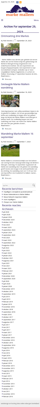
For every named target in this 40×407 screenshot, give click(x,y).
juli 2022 (6, 248)
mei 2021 (6, 266)
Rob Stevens (7, 41)
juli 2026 (6, 212)
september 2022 (9, 243)
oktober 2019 (8, 291)
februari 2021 (8, 271)
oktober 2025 (8, 222)
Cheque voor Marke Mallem (13, 202)
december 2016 (9, 337)
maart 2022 (7, 253)
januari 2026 (7, 217)
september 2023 (9, 235)
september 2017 (9, 320)
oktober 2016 (8, 343)
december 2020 (9, 276)
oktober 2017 (8, 317)
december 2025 (9, 220)
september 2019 (9, 294)
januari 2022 (7, 255)
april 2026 (6, 214)
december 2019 (9, 289)
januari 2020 (7, 286)
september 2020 (9, 279)
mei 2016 (6, 353)
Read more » (5, 76)
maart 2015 (7, 376)
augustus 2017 (8, 322)
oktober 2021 (8, 258)
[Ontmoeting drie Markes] (20, 51)
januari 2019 (7, 304)
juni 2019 (6, 296)
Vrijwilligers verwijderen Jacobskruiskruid (18, 192)
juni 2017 (6, 325)
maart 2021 (7, 268)
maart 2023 (7, 240)
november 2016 (9, 340)
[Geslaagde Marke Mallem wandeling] (20, 102)
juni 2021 (6, 263)
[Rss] (20, 2)
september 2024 (9, 230)
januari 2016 (7, 363)
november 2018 (9, 307)
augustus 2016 (8, 348)
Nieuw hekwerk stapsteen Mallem (15, 197)
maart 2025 (7, 227)
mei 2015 (6, 373)
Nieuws (8, 79)
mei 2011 (6, 391)
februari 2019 (8, 302)
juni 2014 (6, 381)
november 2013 (9, 384)
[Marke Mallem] (20, 10)
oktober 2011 (8, 389)
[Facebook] (17, 2)
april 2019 (6, 299)
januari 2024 (7, 232)
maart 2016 (7, 358)
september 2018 (9, 312)
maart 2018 (7, 314)
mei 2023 (6, 238)
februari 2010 (8, 396)
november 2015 (9, 368)
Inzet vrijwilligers (10, 199)
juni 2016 (6, 350)
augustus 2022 (8, 245)
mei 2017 (6, 327)
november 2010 (9, 394)
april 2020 (6, 284)
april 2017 (6, 330)
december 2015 (9, 366)
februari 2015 (8, 378)
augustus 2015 (8, 371)
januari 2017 (7, 335)
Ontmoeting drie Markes (15, 36)
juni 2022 (6, 250)
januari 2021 (7, 273)
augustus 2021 (8, 261)
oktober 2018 (8, 309)
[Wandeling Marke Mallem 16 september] (20, 152)
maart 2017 (7, 332)
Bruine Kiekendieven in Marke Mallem (17, 194)
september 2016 (9, 345)
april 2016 (6, 355)
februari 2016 (8, 361)
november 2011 (9, 386)
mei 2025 (6, 225)
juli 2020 (6, 281)
